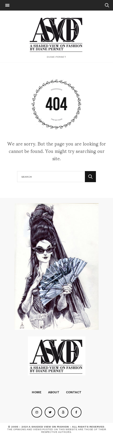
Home (37, 392)
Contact (73, 392)
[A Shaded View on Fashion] (56, 34)
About (53, 392)
